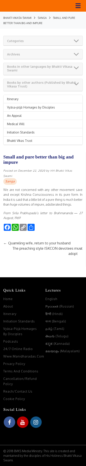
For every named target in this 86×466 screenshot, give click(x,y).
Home (8, 299)
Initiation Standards (21, 132)
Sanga (10, 181)
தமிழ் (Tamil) (54, 329)
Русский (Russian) (59, 306)
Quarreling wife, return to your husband (37, 243)
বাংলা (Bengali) (55, 321)
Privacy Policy (14, 364)
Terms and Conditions (20, 371)
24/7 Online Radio (18, 349)
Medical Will (15, 124)
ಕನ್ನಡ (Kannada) (57, 343)
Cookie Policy (14, 399)
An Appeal (14, 115)
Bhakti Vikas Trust (19, 140)
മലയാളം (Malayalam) (62, 351)
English (51, 299)
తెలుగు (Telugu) (57, 336)
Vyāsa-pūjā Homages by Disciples (31, 107)
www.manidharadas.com (23, 356)
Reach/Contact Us (17, 391)
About (8, 306)
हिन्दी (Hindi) (54, 314)
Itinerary (13, 99)
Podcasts (10, 341)
